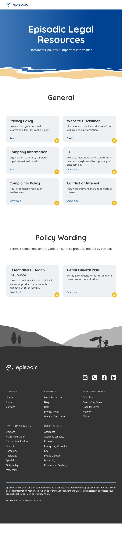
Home (9, 397)
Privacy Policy (51, 411)
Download (72, 169)
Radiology (11, 455)
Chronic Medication (17, 441)
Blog (46, 402)
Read (12, 138)
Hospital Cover (91, 407)
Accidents (49, 431)
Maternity (11, 470)
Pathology (11, 451)
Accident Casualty (54, 436)
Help (46, 407)
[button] (115, 5)
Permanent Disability (56, 465)
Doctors (10, 431)
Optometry (12, 465)
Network (87, 411)
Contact (10, 407)
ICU (46, 451)
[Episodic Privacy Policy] (56, 140)
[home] (17, 5)
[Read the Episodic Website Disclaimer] (114, 140)
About (9, 402)
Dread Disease (52, 455)
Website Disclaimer (55, 416)
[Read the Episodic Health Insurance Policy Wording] (56, 294)
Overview (88, 397)
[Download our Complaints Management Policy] (56, 203)
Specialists (12, 460)
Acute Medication (15, 436)
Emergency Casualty (55, 446)
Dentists (10, 446)
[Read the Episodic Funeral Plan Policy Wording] (114, 294)
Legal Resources (53, 397)
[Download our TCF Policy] (114, 171)
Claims (86, 416)
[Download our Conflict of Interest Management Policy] (114, 203)
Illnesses (49, 441)
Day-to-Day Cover (92, 402)
